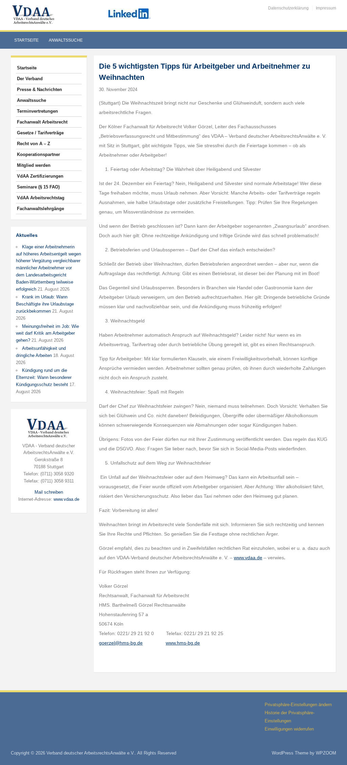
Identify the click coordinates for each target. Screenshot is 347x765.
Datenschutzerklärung (288, 8)
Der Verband (30, 78)
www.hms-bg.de (183, 643)
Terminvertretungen (37, 111)
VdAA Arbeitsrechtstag (40, 197)
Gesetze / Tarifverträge (40, 132)
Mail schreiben (49, 492)
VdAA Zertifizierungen (40, 176)
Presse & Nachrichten (39, 89)
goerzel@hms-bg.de (121, 643)
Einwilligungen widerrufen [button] (289, 729)
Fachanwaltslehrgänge (40, 208)
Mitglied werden (33, 165)
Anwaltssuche (66, 40)
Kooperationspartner (38, 154)
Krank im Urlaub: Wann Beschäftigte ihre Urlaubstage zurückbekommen (45, 304)
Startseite (26, 40)
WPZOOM (326, 753)
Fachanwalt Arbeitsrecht (42, 122)
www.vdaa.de (66, 499)
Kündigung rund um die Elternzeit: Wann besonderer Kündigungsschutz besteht (44, 377)
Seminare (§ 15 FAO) (38, 186)
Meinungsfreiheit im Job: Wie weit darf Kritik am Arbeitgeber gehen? (47, 333)
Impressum (326, 8)
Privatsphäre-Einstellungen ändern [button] (298, 704)
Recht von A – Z (33, 143)
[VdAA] (34, 15)
